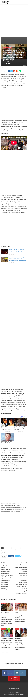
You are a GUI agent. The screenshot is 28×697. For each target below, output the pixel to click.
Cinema (5, 47)
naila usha (4, 549)
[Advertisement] (14, 21)
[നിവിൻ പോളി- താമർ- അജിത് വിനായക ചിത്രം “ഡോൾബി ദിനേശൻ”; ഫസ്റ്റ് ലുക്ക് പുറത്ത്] (4, 259)
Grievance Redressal (18, 686)
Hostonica (22, 694)
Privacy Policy (8, 686)
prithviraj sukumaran (11, 549)
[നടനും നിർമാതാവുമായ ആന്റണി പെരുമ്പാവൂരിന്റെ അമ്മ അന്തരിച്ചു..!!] (21, 607)
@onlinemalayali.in (17, 663)
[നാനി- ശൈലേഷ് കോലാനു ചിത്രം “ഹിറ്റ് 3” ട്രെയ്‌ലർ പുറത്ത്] (4, 251)
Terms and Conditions (14, 688)
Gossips (9, 47)
